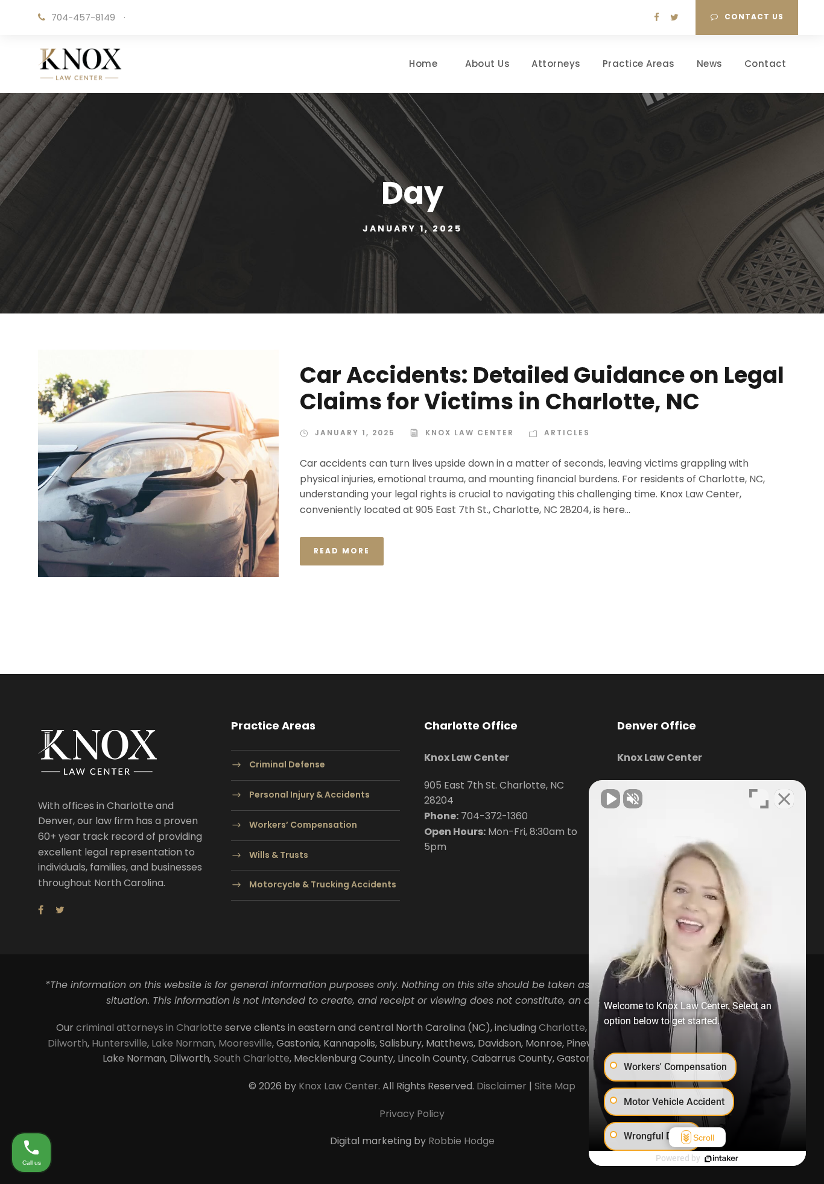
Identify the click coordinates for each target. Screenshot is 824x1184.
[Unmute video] (610, 798)
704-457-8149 (83, 17)
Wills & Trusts (278, 855)
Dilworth (67, 1043)
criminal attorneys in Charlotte (149, 1027)
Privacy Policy (412, 1114)
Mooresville (245, 1043)
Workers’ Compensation (303, 825)
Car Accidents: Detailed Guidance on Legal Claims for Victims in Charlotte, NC (542, 388)
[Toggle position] (759, 798)
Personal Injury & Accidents (309, 795)
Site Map (554, 1086)
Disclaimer (502, 1086)
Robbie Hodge (461, 1141)
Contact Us (754, 16)
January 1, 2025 (355, 432)
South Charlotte (252, 1058)
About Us (487, 63)
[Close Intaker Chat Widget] (784, 798)
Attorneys (556, 63)
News (710, 63)
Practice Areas (639, 63)
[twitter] (674, 17)
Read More (342, 551)
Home (423, 63)
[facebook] (656, 17)
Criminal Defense (287, 765)
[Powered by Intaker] (721, 1158)
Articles (567, 432)
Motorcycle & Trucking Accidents (322, 885)
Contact (765, 63)
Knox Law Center (469, 432)
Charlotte (562, 1027)
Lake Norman (182, 1043)
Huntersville (119, 1043)
